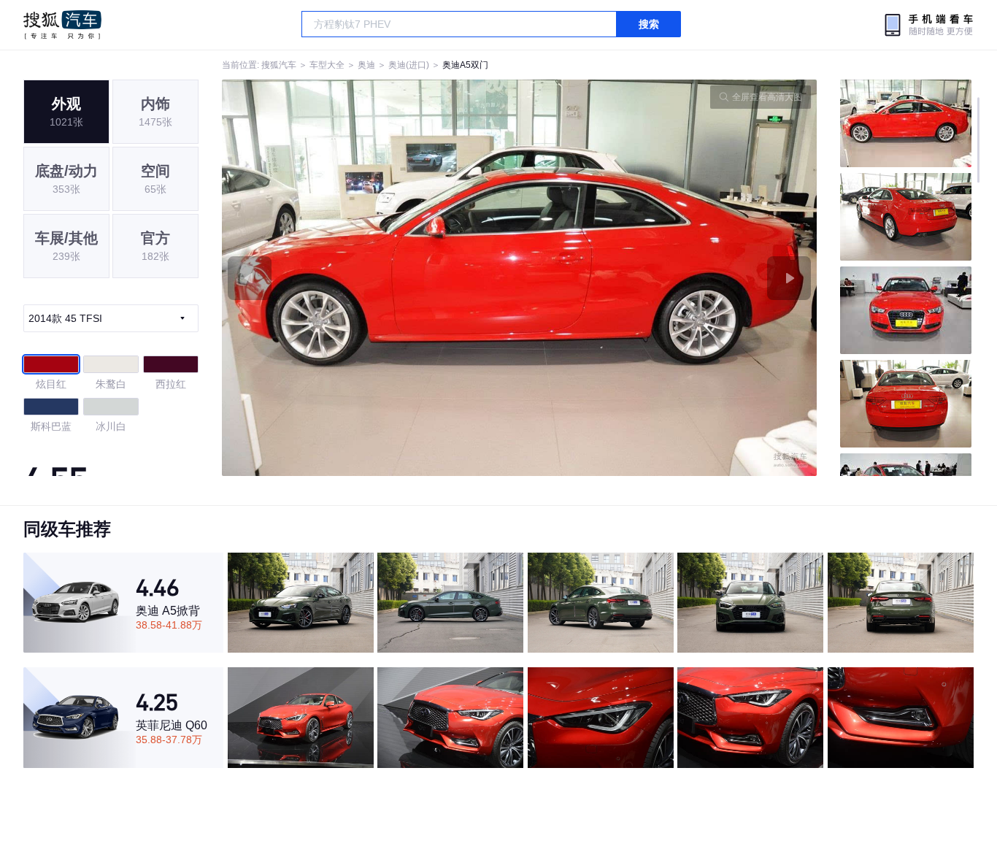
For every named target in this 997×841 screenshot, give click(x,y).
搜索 (649, 24)
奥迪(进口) (408, 65)
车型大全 (326, 65)
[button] (371, 278)
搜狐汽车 (62, 24)
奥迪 (366, 65)
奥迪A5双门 (465, 65)
